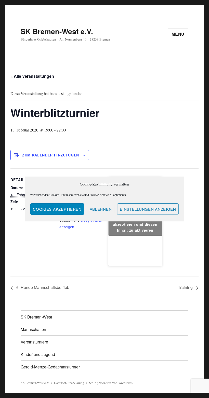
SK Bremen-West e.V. (57, 31)
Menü (178, 34)
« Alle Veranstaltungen (32, 76)
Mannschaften (33, 329)
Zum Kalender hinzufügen (50, 154)
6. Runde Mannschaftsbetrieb (42, 287)
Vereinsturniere (34, 342)
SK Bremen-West (36, 317)
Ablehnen (101, 209)
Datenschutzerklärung (69, 382)
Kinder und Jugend (38, 354)
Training (186, 287)
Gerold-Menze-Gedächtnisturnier (50, 367)
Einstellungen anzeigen (148, 209)
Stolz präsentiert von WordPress (111, 382)
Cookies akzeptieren (57, 209)
